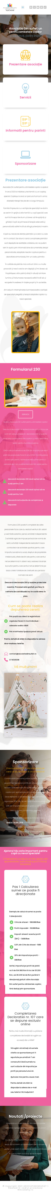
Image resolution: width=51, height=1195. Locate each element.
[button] (23, 7)
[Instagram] (34, 7)
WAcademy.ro (25, 1189)
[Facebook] (30, 7)
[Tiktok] (45, 7)
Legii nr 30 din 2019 (14, 822)
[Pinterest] (41, 7)
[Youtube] (38, 7)
